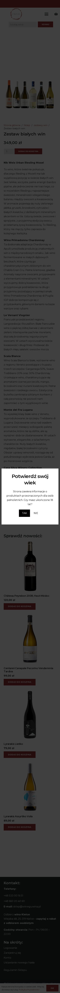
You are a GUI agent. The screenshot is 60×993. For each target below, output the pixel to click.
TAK (24, 513)
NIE (36, 513)
